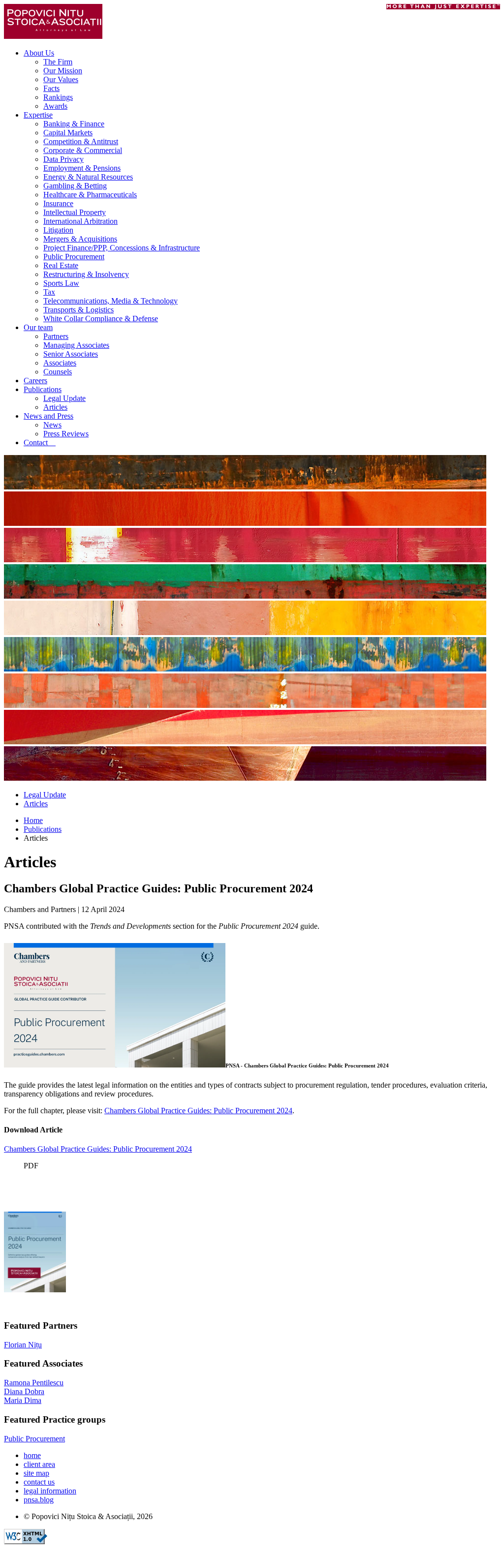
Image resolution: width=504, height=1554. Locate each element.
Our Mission (62, 70)
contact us (39, 1482)
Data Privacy (63, 159)
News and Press (48, 416)
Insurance (58, 203)
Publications (43, 389)
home (32, 1455)
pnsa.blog (39, 1499)
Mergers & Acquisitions (80, 239)
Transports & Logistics (78, 309)
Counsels (57, 371)
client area (39, 1464)
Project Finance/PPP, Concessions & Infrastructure (121, 248)
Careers (35, 380)
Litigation (58, 230)
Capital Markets (68, 132)
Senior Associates (70, 354)
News (52, 425)
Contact (40, 442)
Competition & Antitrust (80, 141)
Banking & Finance (73, 124)
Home (33, 820)
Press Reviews (66, 433)
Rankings (58, 97)
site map (36, 1473)
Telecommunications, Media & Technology (110, 301)
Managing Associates (76, 345)
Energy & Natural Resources (88, 177)
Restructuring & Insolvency (86, 274)
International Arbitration (80, 221)
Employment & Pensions (82, 168)
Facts (51, 88)
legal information (50, 1491)
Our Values (60, 79)
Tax (49, 292)
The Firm (57, 62)
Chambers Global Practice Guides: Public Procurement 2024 (198, 1110)
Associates (59, 363)
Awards (55, 106)
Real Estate (60, 265)
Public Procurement (73, 256)
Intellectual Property (74, 212)
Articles (55, 407)
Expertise (38, 115)
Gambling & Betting (75, 186)
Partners (55, 336)
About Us (39, 53)
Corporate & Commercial (82, 150)
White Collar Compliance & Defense (100, 318)
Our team (38, 327)
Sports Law (61, 283)
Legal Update (64, 398)
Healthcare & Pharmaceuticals (90, 194)
